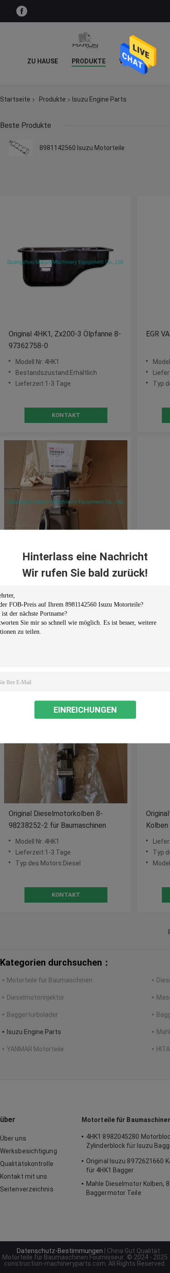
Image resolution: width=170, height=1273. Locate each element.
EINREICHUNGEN (85, 709)
